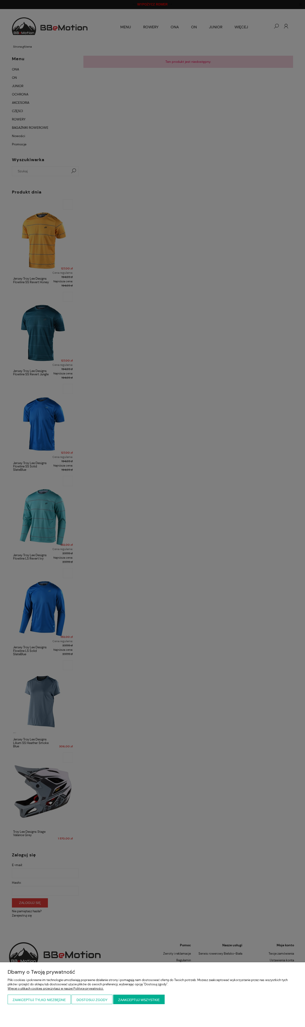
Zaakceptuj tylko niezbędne (39, 1000)
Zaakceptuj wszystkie (139, 1000)
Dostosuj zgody (91, 1000)
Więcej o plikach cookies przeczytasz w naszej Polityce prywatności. (56, 989)
